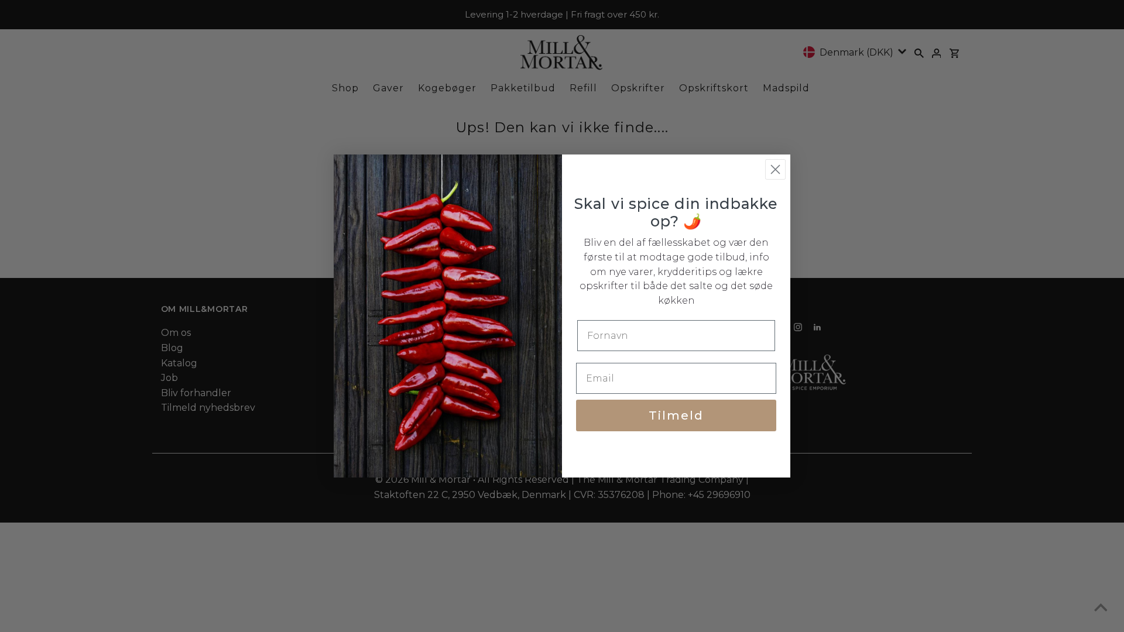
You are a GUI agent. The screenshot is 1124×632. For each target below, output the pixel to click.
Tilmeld (676, 415)
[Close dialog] (775, 169)
